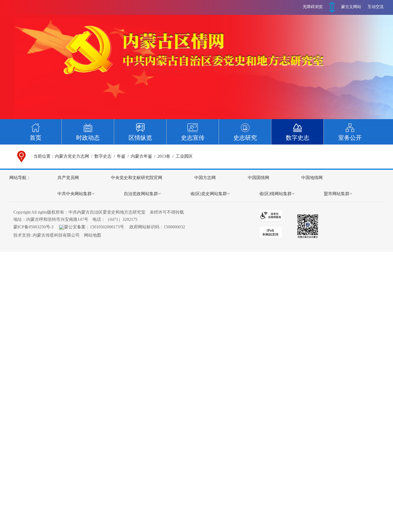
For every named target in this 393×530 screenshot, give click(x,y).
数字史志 (102, 156)
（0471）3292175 (121, 219)
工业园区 (184, 156)
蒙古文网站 (351, 7)
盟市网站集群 (336, 193)
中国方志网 (205, 177)
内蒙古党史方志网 (72, 156)
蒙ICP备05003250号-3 (33, 227)
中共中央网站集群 (74, 193)
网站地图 (92, 235)
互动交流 (376, 7)
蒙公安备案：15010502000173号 (94, 227)
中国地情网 (312, 177)
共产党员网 (68, 177)
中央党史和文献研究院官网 (136, 177)
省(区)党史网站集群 (208, 193)
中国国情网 (258, 177)
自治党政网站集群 (141, 193)
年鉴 (121, 156)
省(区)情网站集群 (275, 193)
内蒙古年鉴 (141, 156)
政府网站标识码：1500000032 (157, 227)
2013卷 (163, 156)
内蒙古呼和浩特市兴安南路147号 (57, 219)
